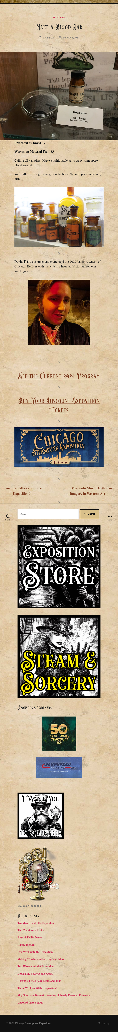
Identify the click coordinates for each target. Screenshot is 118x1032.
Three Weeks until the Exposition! (37, 988)
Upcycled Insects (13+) (30, 1002)
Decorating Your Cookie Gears (35, 974)
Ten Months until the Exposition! (36, 923)
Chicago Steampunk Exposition (33, 1023)
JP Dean (50, 37)
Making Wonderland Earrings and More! (41, 959)
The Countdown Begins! (31, 930)
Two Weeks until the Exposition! (36, 966)
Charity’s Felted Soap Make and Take (39, 981)
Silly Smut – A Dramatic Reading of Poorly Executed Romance (54, 995)
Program (59, 17)
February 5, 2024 (71, 37)
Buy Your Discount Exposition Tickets (59, 405)
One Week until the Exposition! (36, 952)
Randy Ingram (26, 945)
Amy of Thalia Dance (30, 937)
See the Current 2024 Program (59, 376)
